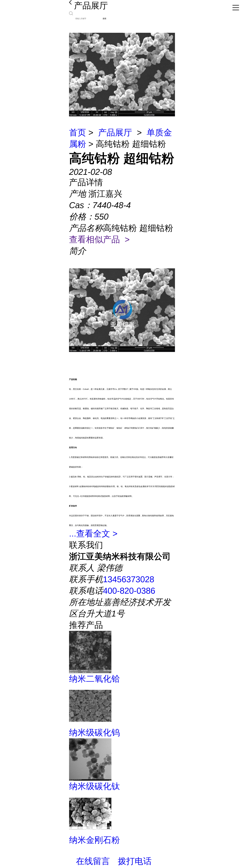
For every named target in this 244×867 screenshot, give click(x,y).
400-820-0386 (129, 590)
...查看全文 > (93, 533)
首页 (77, 132)
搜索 (104, 18)
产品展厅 (115, 132)
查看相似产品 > (99, 239)
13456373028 (128, 579)
